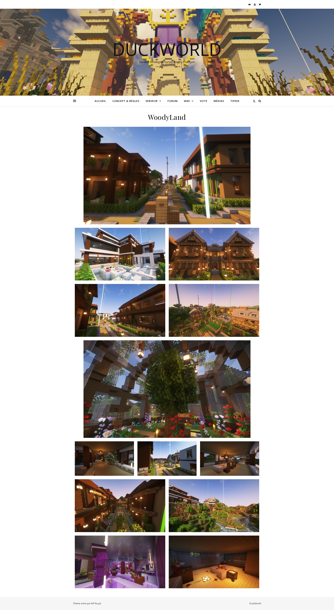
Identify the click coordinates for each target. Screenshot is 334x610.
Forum (173, 101)
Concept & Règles (125, 101)
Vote (203, 101)
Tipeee (235, 101)
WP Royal (96, 603)
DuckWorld (167, 49)
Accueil (100, 101)
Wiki (187, 101)
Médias (219, 101)
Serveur (152, 101)
